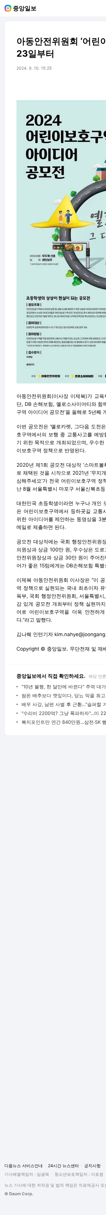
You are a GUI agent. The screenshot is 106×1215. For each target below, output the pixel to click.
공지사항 (92, 1165)
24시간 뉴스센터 (63, 1165)
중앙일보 (25, 8)
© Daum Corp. (18, 1193)
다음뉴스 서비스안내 (23, 1165)
